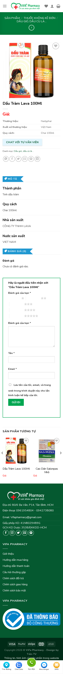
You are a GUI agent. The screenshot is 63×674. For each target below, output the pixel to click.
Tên (11, 353)
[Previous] (2, 460)
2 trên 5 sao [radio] (33, 298)
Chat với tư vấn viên (22, 142)
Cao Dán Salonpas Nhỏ (47, 470)
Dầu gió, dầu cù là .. (31, 21)
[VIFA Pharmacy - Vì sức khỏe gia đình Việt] (25, 6)
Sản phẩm (12, 18)
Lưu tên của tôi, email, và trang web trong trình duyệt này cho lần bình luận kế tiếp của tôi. (29, 390)
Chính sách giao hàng (15, 584)
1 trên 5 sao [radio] (13, 298)
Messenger (44, 669)
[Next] (60, 460)
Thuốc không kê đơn (39, 18)
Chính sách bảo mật (14, 590)
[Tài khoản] (52, 6)
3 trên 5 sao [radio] (16, 304)
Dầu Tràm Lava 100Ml (16, 469)
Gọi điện (31, 662)
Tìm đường (6, 669)
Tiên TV (31, 654)
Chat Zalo (19, 669)
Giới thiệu (8, 554)
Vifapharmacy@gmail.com (25, 517)
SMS (57, 669)
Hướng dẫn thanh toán (16, 566)
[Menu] (5, 6)
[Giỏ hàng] (58, 6)
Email (12, 369)
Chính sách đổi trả (13, 578)
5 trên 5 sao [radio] (16, 315)
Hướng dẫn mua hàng (15, 560)
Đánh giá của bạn (19, 293)
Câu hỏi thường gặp (14, 572)
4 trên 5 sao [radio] (16, 310)
